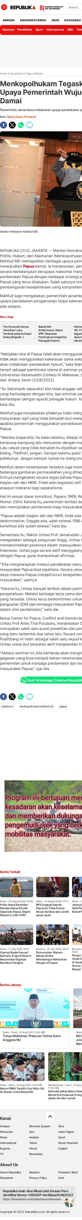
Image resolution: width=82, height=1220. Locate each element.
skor (55, 20)
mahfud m (7, 706)
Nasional (8, 29)
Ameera (5, 1126)
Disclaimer (6, 1177)
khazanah (72, 20)
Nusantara (17, 73)
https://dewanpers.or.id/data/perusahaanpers (32, 1199)
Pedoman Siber (68, 1172)
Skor (61, 1126)
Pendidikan (24, 29)
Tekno (33, 1143)
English (62, 1148)
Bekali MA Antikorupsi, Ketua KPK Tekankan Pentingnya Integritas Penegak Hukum (52, 333)
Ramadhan (36, 1154)
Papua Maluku (34, 73)
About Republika (10, 1172)
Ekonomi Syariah (33, 20)
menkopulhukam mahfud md (36, 706)
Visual (33, 1148)
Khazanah (6, 1131)
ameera (9, 20)
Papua (28, 266)
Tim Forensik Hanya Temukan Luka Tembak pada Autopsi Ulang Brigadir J (17, 332)
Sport (39, 29)
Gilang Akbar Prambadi (21, 116)
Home (3, 73)
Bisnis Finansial (68, 1143)
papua (63, 706)
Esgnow (5, 1148)
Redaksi (34, 1172)
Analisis (34, 1137)
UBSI (70, 29)
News (3, 1137)
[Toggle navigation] (4, 7)
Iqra (31, 1131)
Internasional (55, 29)
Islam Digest (66, 1131)
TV (2, 1154)
